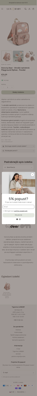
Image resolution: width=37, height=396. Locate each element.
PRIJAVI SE (18, 215)
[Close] (32, 174)
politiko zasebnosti (20, 211)
